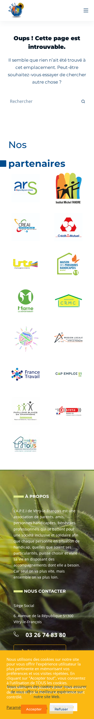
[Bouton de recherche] (83, 101)
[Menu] (86, 10)
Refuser (61, 709)
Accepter (34, 709)
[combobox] (42, 101)
